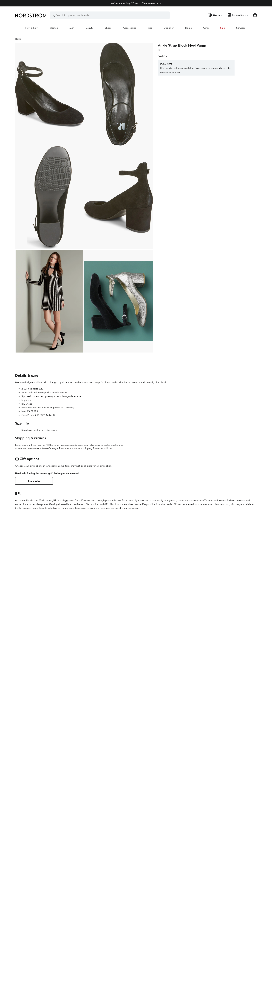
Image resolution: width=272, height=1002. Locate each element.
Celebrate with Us (151, 3)
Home (188, 27)
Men (71, 27)
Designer (169, 27)
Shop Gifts (34, 481)
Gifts (206, 27)
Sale (222, 27)
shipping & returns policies (97, 448)
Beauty (89, 27)
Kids (149, 27)
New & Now (31, 27)
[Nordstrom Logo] (30, 15)
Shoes (108, 27)
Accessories (129, 27)
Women (54, 27)
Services (240, 27)
